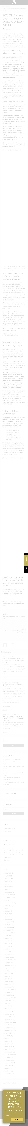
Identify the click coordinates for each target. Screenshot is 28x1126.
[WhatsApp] (26, 568)
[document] (14, 563)
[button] (25, 1088)
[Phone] (26, 571)
